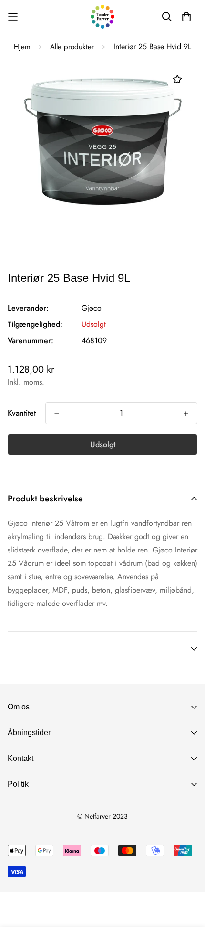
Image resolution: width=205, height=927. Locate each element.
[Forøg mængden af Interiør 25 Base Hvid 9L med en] (186, 414)
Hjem (22, 47)
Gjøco (92, 307)
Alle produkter (72, 47)
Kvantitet (22, 412)
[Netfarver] (102, 16)
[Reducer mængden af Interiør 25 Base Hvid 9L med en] (57, 414)
